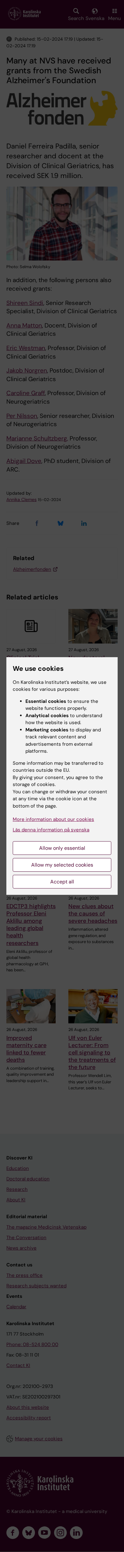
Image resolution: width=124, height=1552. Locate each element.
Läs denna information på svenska (51, 830)
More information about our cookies (53, 819)
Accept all (62, 881)
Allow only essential (62, 848)
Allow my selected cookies (62, 865)
